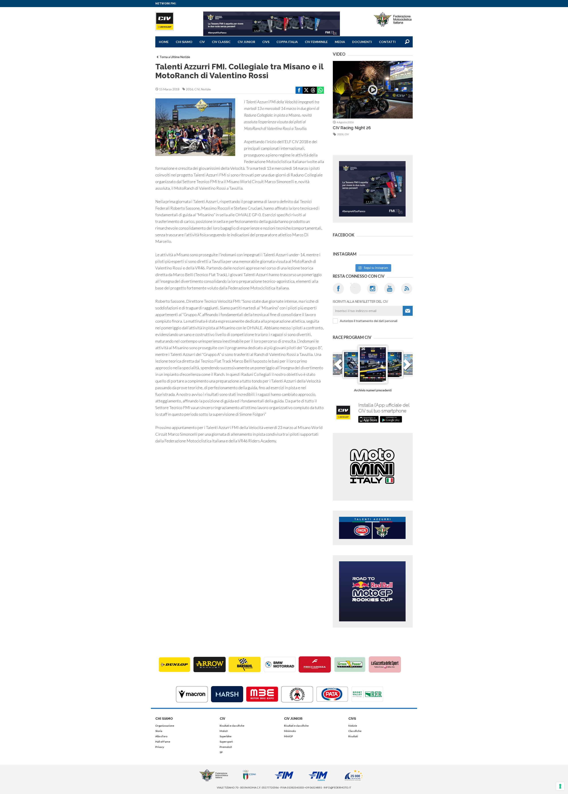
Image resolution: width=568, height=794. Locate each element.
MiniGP (288, 736)
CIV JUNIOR (246, 42)
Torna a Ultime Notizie (175, 57)
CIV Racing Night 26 (352, 127)
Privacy (159, 747)
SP (221, 752)
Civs (265, 42)
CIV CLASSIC (221, 42)
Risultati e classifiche (232, 725)
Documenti (362, 42)
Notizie (206, 89)
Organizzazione (164, 725)
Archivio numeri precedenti (373, 390)
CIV (202, 42)
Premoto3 (226, 747)
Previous (338, 367)
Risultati (353, 736)
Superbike (225, 736)
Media (340, 42)
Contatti (387, 42)
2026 (340, 134)
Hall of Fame (162, 741)
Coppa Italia (287, 42)
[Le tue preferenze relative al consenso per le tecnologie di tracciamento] (560, 786)
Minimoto (290, 731)
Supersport (226, 741)
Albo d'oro (161, 736)
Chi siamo (184, 42)
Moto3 (224, 731)
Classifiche (354, 731)
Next (407, 367)
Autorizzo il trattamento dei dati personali (368, 321)
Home (164, 42)
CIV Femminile (316, 42)
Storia (158, 731)
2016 (189, 89)
